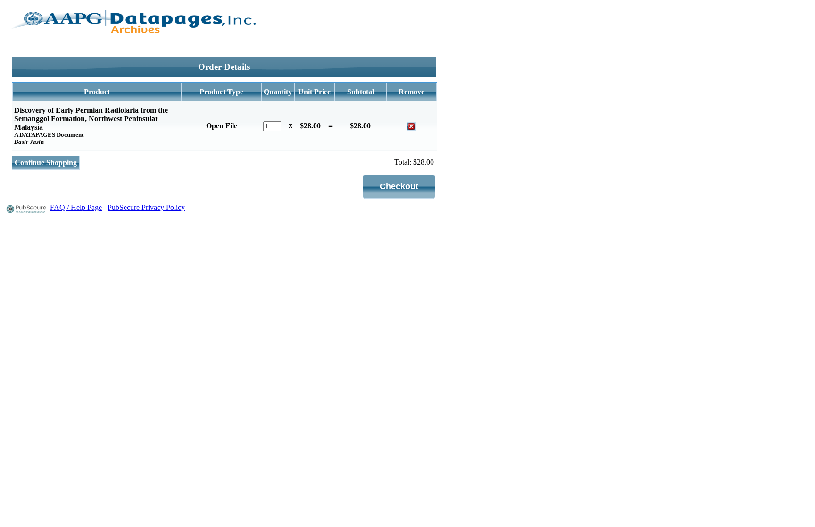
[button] (399, 187)
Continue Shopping (46, 163)
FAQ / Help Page (76, 207)
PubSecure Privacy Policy (146, 207)
